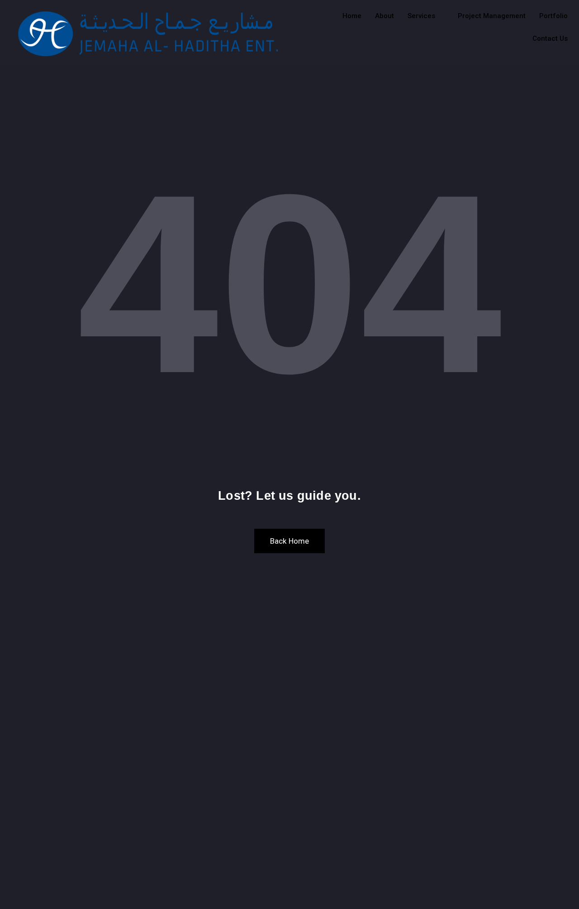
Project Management (492, 16)
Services (421, 16)
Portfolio (553, 16)
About (384, 16)
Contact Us (550, 38)
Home (351, 16)
